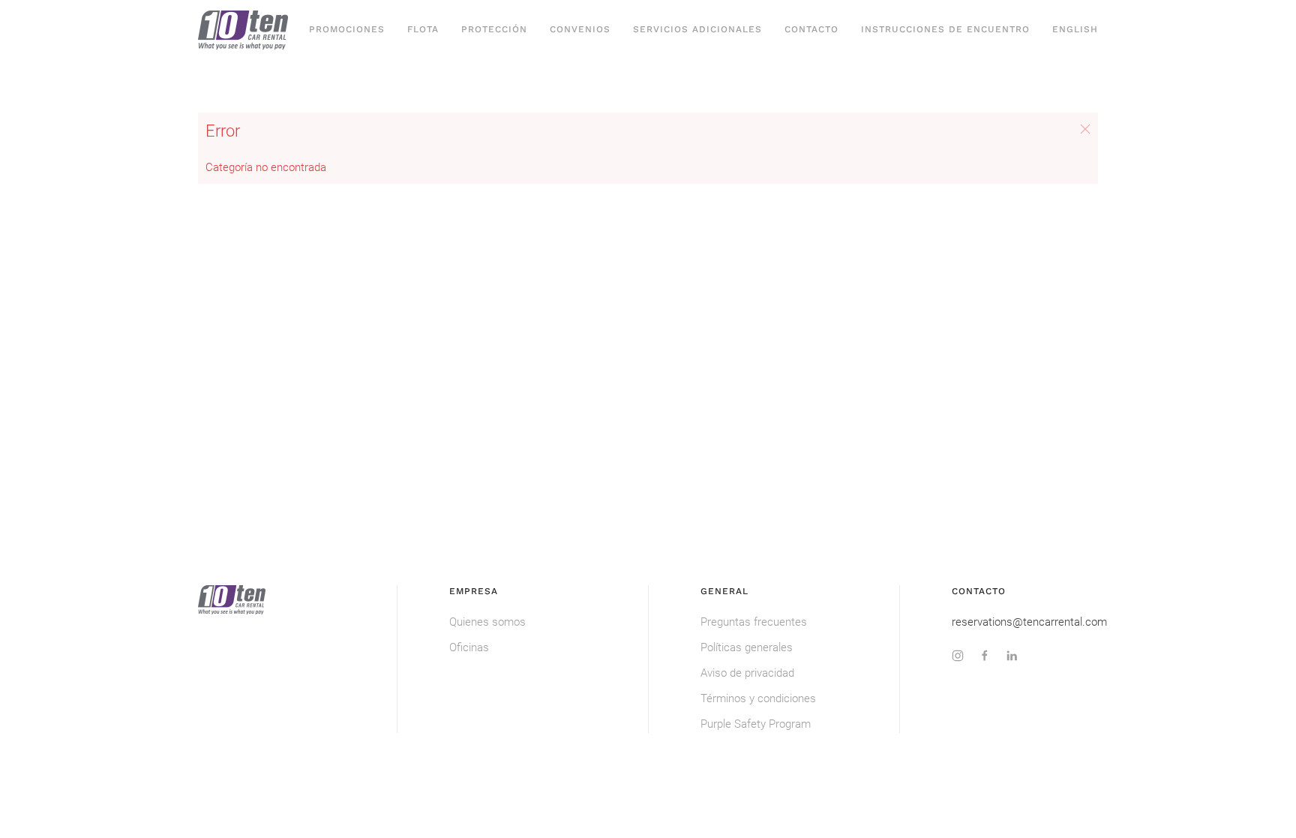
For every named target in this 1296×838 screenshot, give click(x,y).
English (1075, 29)
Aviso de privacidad (747, 673)
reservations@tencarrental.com (1029, 622)
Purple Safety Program (755, 724)
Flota (423, 29)
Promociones (347, 29)
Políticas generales (746, 647)
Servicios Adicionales (697, 29)
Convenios (580, 29)
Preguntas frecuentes (753, 622)
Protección (494, 29)
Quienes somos (487, 622)
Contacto (811, 29)
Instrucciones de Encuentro (945, 29)
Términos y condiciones (758, 698)
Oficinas (469, 647)
